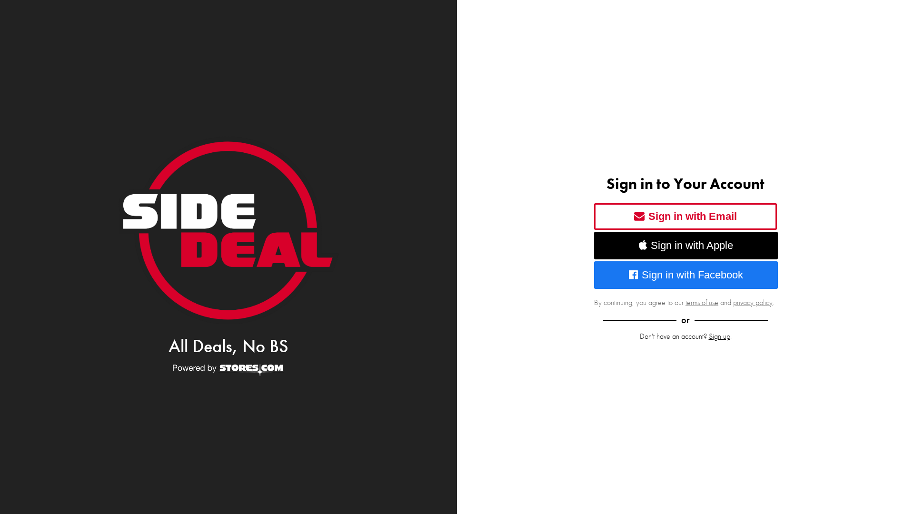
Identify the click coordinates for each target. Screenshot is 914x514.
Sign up (719, 336)
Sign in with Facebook (692, 275)
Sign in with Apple (692, 245)
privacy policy (753, 302)
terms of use (702, 302)
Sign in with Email (692, 216)
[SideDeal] (228, 230)
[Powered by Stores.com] (228, 370)
